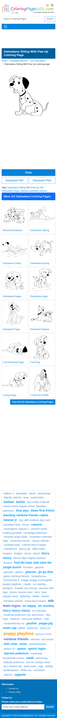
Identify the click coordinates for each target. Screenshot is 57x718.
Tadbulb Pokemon (14, 662)
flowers (8, 562)
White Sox (26, 670)
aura (26, 497)
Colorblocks (10, 548)
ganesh (39, 567)
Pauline (31, 623)
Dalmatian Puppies (39, 329)
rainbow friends (16, 639)
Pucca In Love (44, 634)
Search (50, 19)
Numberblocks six (14, 623)
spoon (21, 648)
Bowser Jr (10, 520)
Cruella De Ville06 (39, 395)
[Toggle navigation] (5, 26)
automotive (37, 497)
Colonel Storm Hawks (34, 544)
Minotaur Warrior (13, 600)
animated (34, 191)
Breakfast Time (12, 524)
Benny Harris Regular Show (19, 506)
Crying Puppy (9, 395)
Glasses (30, 572)
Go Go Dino (45, 572)
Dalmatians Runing (39, 263)
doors (27, 553)
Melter (35, 596)
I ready (27, 584)
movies (43, 191)
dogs (16, 191)
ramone (35, 639)
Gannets (8, 572)
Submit (50, 707)
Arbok (32, 493)
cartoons (24, 191)
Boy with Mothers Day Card (34, 520)
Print (28, 172)
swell (30, 658)
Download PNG (42, 180)
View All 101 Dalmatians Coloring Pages (33, 402)
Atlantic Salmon (12, 497)
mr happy (29, 606)
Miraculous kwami (35, 600)
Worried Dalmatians (12, 230)
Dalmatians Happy (12, 296)
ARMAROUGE (44, 493)
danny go (24, 548)
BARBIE (20, 502)
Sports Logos (37, 648)
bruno (25, 524)
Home (5, 61)
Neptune (15, 618)
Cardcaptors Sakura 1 (16, 528)
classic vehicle (40, 540)
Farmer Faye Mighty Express (29, 558)
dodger (18, 553)
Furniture (28, 567)
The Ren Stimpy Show (38, 662)
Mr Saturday (39, 610)
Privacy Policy (15, 692)
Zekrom (8, 674)
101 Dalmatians (38, 61)
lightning (25, 596)
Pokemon (32, 628)
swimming (41, 658)
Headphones (38, 576)
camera (36, 524)
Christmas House (20, 540)
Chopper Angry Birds (15, 536)
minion (45, 596)
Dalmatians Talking (39, 230)
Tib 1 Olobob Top (13, 666)
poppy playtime (19, 633)
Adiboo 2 (9, 493)
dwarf (36, 553)
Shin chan (10, 644)
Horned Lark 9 (11, 580)
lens (37, 592)
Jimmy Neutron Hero (21, 592)
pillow (21, 628)
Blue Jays (22, 510)
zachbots (39, 670)
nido (46, 618)
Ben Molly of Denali (38, 502)
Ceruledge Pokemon (35, 532)
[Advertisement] (28, 38)
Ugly (40, 666)
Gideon (19, 572)
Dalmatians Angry (39, 296)
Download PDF (15, 180)
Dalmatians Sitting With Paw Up (23, 187)
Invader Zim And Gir (26, 588)
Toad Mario (30, 666)
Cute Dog (35, 362)
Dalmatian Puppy (11, 329)
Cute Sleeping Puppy (13, 362)
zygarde (20, 674)
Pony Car (45, 628)
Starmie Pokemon (16, 653)
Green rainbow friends (16, 576)
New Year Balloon (32, 618)
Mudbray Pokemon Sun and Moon (24, 614)
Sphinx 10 (9, 648)
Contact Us (13, 688)
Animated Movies (18, 61)
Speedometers (37, 644)
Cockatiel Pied (12, 544)
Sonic (23, 644)
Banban (9, 502)
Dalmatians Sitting (12, 263)
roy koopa (47, 639)
